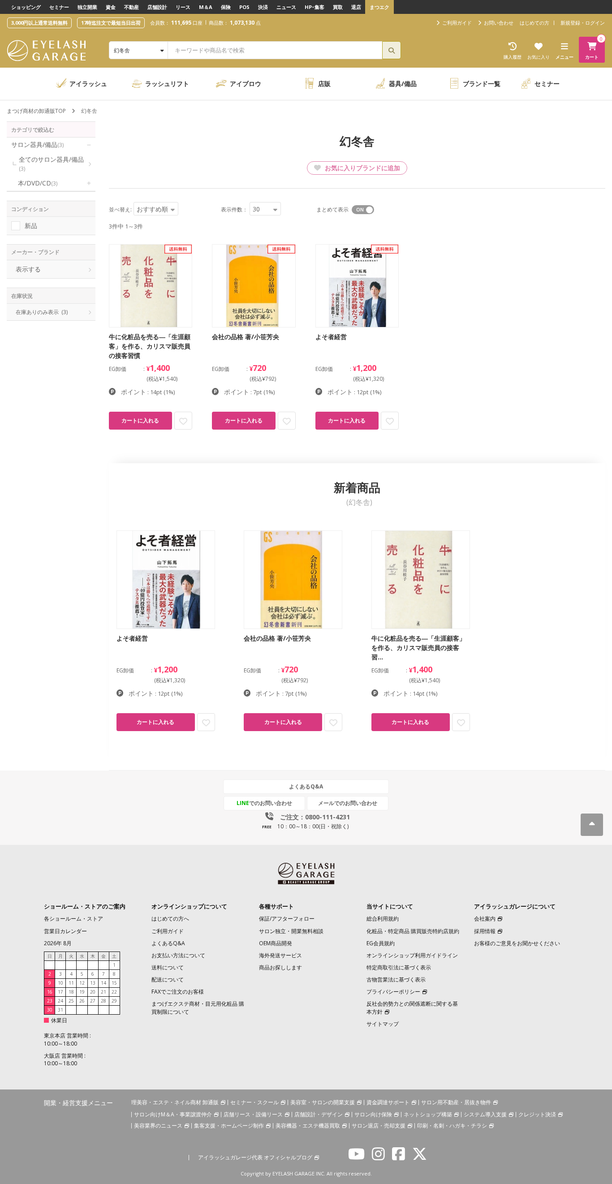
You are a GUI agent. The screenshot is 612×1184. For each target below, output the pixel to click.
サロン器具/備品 (37, 144)
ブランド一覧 (481, 83)
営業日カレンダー (65, 931)
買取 (338, 7)
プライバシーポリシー (393, 991)
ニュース (286, 7)
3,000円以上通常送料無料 (39, 22)
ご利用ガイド (167, 931)
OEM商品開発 (275, 943)
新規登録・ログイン (582, 22)
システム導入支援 (485, 1114)
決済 (263, 7)
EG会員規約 (380, 943)
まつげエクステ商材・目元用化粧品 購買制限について (197, 1007)
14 (103, 983)
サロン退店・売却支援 (378, 1125)
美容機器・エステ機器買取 (308, 1125)
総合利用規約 (382, 918)
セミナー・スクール (254, 1102)
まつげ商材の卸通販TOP (36, 111)
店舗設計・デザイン (318, 1114)
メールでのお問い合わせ (347, 803)
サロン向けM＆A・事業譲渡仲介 (173, 1114)
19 (82, 992)
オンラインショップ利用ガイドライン (412, 955)
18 (71, 992)
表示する (28, 269)
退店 (356, 7)
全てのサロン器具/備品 (51, 163)
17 (60, 992)
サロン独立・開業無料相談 (291, 931)
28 (103, 1001)
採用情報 (485, 931)
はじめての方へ (170, 918)
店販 (324, 83)
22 (114, 992)
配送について (167, 979)
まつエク (379, 7)
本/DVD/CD (37, 183)
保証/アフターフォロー (287, 918)
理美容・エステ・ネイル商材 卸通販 (175, 1102)
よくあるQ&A (306, 786)
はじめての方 (534, 22)
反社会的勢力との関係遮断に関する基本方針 (412, 1007)
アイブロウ (245, 83)
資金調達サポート (387, 1102)
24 (60, 1001)
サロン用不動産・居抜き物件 (456, 1102)
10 (60, 983)
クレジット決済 (537, 1114)
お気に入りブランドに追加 (361, 168)
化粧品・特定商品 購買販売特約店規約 (412, 931)
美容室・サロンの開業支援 (322, 1102)
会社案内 (485, 918)
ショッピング (26, 7)
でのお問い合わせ (264, 803)
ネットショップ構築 (428, 1114)
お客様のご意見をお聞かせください (517, 943)
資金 (111, 7)
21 (103, 992)
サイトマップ (382, 1024)
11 (71, 983)
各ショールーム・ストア (73, 918)
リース (183, 7)
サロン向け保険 (373, 1114)
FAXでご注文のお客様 (177, 991)
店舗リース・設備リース (253, 1114)
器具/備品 (403, 83)
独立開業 (87, 7)
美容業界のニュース (158, 1125)
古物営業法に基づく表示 (396, 979)
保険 (226, 7)
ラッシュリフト (167, 83)
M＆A (205, 7)
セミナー (59, 7)
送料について (167, 967)
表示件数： (234, 209)
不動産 (131, 7)
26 (82, 1001)
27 (92, 1001)
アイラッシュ (88, 83)
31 (60, 1010)
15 (114, 983)
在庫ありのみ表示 (42, 312)
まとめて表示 (332, 209)
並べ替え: (120, 209)
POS (244, 7)
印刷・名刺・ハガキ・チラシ (452, 1125)
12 (82, 983)
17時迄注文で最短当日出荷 (111, 22)
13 (92, 983)
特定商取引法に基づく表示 (398, 967)
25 (71, 1001)
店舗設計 (157, 7)
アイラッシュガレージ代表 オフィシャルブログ (255, 1157)
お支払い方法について (178, 955)
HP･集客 (314, 7)
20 (92, 992)
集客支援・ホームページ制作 (229, 1125)
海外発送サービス (280, 955)
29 (114, 1001)
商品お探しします (280, 967)
